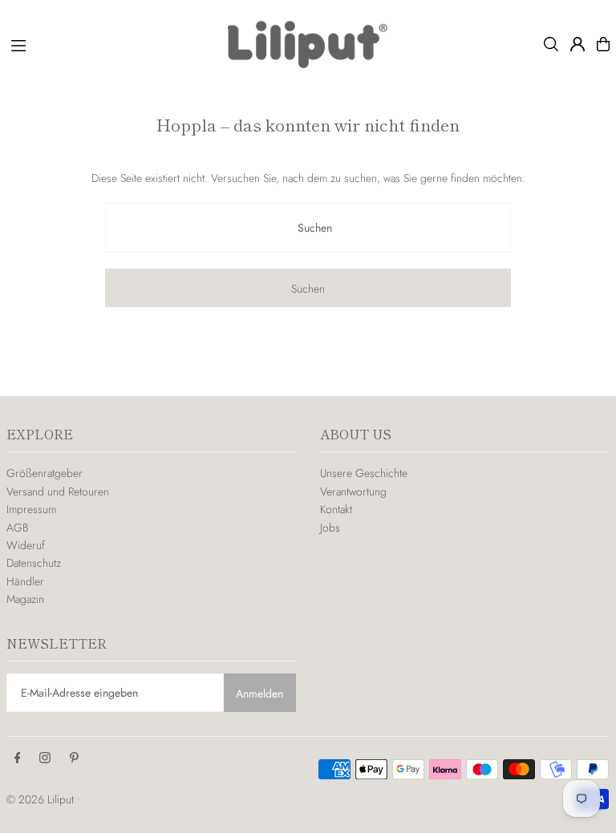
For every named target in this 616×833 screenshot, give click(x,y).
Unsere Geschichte (363, 473)
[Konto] (577, 44)
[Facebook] (17, 758)
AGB (17, 528)
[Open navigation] (111, 43)
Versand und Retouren (57, 491)
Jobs (330, 528)
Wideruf (25, 545)
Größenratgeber (44, 473)
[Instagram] (45, 758)
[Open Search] (551, 44)
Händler (25, 581)
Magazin (25, 599)
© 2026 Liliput (41, 799)
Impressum (31, 509)
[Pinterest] (74, 758)
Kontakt (336, 509)
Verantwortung (353, 491)
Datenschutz (33, 563)
